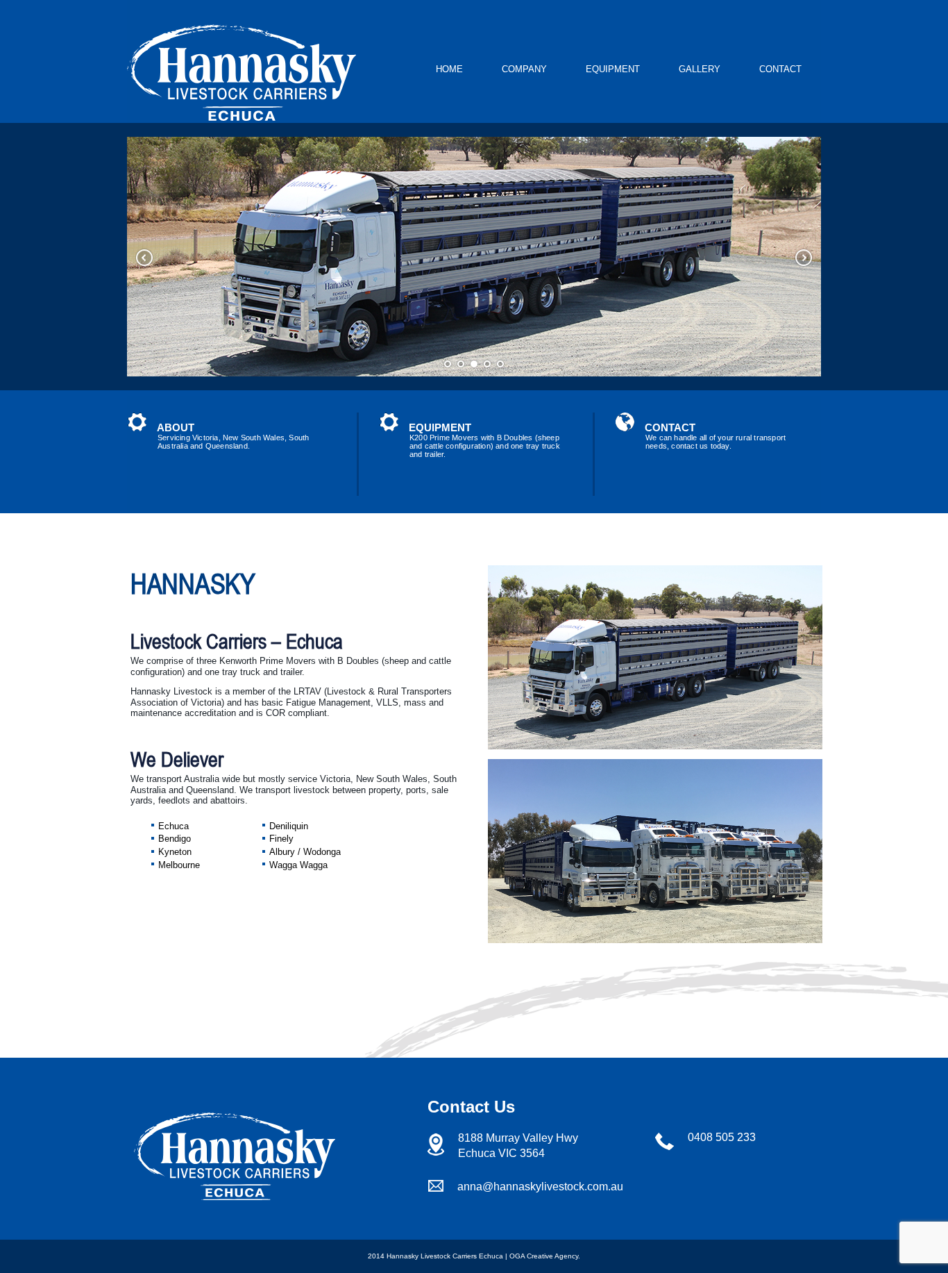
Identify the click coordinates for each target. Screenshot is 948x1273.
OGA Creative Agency (543, 1256)
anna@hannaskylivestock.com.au (540, 1186)
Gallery (699, 69)
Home (449, 69)
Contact (780, 69)
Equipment (613, 69)
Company (524, 69)
